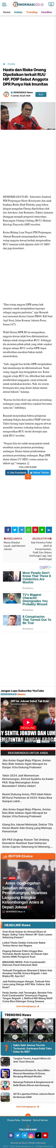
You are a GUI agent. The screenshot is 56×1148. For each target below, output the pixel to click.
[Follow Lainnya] (28, 476)
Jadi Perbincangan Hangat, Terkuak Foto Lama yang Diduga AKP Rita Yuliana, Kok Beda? (26, 984)
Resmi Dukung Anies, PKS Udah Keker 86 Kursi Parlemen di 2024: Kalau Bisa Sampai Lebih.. (27, 798)
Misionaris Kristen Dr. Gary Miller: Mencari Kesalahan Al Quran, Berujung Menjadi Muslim (31, 1073)
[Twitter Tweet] (15, 530)
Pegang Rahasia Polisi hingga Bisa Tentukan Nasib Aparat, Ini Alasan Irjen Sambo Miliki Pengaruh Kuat (25, 954)
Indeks (18, 12)
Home (6, 12)
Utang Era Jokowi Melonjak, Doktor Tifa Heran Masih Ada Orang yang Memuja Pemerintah (27, 828)
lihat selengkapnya (26, 1006)
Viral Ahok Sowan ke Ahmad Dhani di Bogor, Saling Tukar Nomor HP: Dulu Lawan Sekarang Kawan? (27, 934)
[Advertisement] (28, 35)
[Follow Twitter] (18, 1135)
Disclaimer (26, 1120)
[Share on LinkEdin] (49, 530)
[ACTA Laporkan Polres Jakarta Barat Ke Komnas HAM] (5, 1097)
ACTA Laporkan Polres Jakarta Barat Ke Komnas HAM (33, 1095)
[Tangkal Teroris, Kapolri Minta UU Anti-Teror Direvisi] (5, 1061)
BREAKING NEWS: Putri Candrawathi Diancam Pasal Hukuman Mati (23, 963)
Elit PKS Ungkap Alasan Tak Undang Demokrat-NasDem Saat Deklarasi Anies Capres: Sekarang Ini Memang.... (27, 843)
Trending (31, 12)
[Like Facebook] (11, 1135)
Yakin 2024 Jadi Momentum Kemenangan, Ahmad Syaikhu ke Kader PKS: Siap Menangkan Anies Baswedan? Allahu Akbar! (28, 780)
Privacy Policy (13, 1120)
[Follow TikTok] (38, 1135)
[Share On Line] (42, 530)
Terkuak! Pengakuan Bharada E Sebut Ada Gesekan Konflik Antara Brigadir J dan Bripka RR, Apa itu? (27, 973)
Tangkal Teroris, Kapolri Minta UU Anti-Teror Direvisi (32, 1060)
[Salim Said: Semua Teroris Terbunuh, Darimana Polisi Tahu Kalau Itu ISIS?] (28, 1033)
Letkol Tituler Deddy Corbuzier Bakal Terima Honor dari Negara (23, 944)
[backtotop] (28, 1116)
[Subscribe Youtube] (45, 1135)
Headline (46, 12)
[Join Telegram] (24, 1135)
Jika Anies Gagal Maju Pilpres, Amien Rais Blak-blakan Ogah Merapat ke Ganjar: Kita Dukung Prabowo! (26, 764)
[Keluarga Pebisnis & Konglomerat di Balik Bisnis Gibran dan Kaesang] (5, 1085)
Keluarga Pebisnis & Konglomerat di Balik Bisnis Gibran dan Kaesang (33, 1084)
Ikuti (41, 94)
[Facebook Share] (8, 530)
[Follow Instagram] (31, 1135)
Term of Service (40, 1120)
